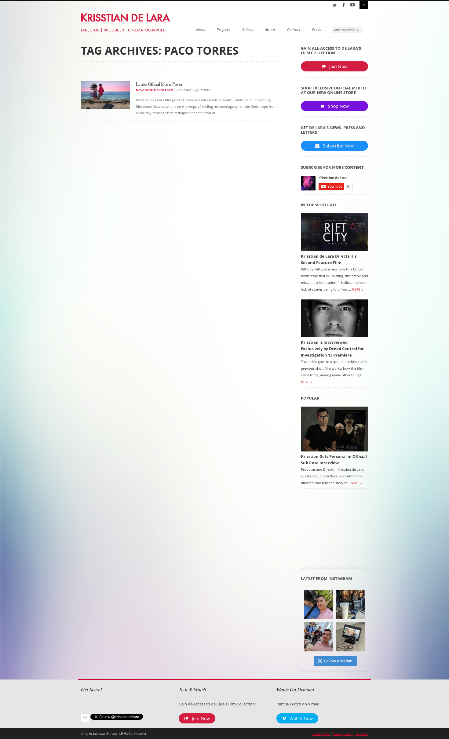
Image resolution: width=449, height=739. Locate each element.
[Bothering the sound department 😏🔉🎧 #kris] (318, 604)
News (200, 29)
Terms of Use (321, 733)
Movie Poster (146, 90)
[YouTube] (352, 5)
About (270, 29)
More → (357, 290)
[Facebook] (344, 5)
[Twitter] (335, 5)
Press (316, 29)
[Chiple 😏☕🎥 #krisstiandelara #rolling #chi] (350, 604)
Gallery (248, 29)
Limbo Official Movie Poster (159, 84)
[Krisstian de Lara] (126, 16)
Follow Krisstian (338, 661)
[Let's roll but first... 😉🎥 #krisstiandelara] (318, 636)
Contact (293, 29)
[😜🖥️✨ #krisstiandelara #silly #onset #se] (350, 636)
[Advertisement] (334, 530)
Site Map (362, 733)
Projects (223, 29)
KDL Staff (185, 90)
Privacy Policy (343, 733)
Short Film (165, 90)
